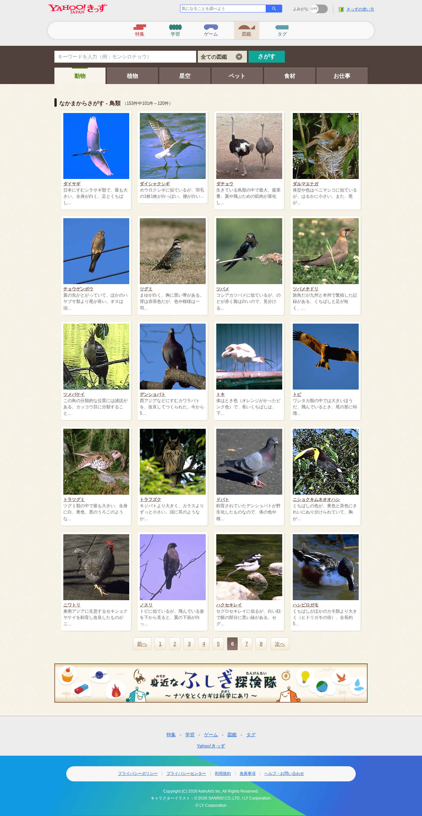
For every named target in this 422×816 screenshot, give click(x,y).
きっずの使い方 (360, 9)
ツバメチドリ (305, 288)
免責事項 (248, 773)
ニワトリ (71, 604)
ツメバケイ (74, 394)
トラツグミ (74, 499)
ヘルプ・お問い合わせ (284, 773)
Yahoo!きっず (211, 745)
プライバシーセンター (186, 773)
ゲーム (211, 734)
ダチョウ (224, 183)
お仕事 (342, 76)
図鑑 (232, 734)
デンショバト (153, 394)
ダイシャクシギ (155, 183)
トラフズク (150, 499)
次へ (280, 644)
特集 (171, 734)
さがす (267, 56)
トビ (297, 394)
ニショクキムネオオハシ (316, 499)
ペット (237, 76)
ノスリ (146, 604)
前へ (142, 644)
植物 (132, 76)
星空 (185, 76)
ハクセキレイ (229, 604)
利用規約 (223, 773)
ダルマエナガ (305, 183)
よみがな (301, 9)
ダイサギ (71, 183)
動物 (80, 76)
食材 (289, 76)
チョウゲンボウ (78, 288)
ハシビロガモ (305, 604)
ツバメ (222, 288)
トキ (220, 394)
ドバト (222, 499)
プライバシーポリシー (138, 773)
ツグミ (146, 288)
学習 (190, 734)
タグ (251, 734)
